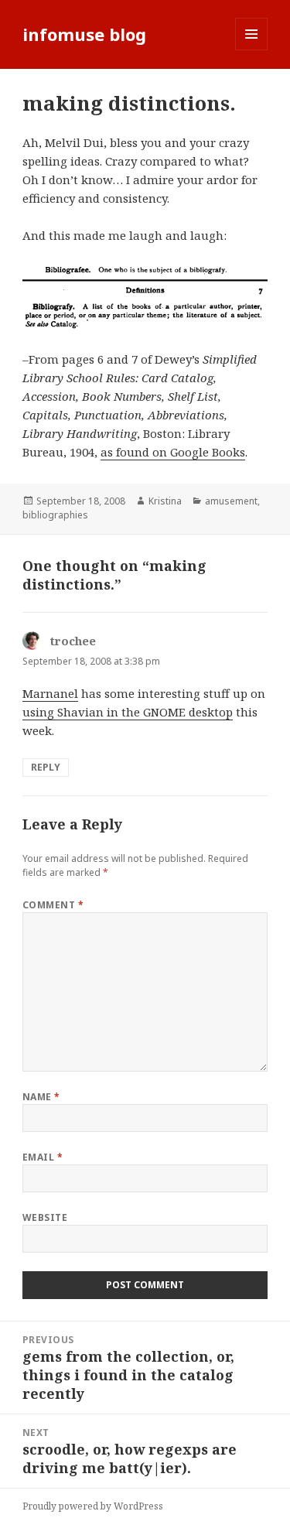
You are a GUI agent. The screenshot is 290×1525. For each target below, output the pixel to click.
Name (41, 1096)
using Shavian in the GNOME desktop (127, 712)
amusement (231, 501)
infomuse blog (84, 34)
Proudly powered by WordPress (92, 1506)
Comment (53, 904)
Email (42, 1157)
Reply (45, 767)
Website (44, 1217)
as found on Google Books (173, 452)
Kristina (165, 501)
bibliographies (55, 514)
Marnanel (50, 693)
